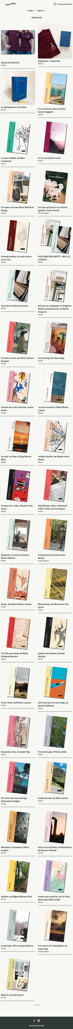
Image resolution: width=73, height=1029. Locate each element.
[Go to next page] (39, 1005)
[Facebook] (34, 1021)
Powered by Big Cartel (36, 1025)
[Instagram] (39, 1021)
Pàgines (40, 10)
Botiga (30, 10)
